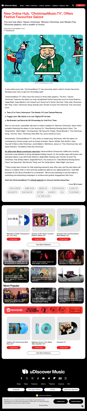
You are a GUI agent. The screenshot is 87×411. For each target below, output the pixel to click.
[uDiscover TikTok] (37, 378)
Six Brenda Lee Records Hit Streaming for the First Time (32, 120)
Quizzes (62, 5)
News (28, 5)
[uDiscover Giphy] (65, 378)
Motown (40, 192)
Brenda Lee (43, 188)
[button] (18, 224)
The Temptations (43, 196)
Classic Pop (73, 188)
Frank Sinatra (27, 192)
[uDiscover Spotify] (49, 378)
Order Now (13, 239)
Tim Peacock (10, 30)
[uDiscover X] (26, 378)
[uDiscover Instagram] (32, 378)
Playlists (55, 5)
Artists (41, 5)
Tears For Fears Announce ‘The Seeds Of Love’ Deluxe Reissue (34, 112)
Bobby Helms (29, 188)
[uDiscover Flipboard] (54, 378)
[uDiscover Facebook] (21, 378)
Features (34, 5)
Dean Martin (12, 192)
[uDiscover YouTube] (43, 378)
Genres (47, 5)
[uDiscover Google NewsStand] (60, 378)
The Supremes (74, 192)
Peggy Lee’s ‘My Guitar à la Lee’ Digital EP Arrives (29, 117)
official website (37, 180)
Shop (22, 5)
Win (67, 5)
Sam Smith (52, 192)
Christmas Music (58, 188)
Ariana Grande (14, 188)
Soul (62, 192)
